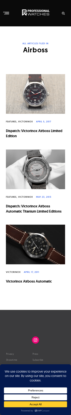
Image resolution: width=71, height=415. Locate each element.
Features (11, 121)
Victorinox (25, 121)
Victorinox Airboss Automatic (29, 281)
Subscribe (38, 359)
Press (35, 353)
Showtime (11, 359)
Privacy (10, 353)
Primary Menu (6, 13)
